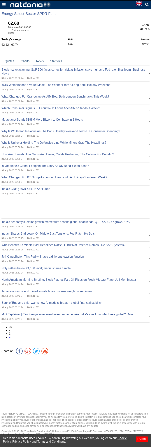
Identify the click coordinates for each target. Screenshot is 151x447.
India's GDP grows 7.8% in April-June (25, 188)
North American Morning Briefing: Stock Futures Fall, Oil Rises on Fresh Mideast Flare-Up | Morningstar (68, 279)
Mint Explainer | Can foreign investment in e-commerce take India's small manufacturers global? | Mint (67, 314)
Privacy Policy (21, 441)
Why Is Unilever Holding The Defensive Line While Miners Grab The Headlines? (53, 142)
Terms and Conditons (51, 441)
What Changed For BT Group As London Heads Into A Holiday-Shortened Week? (54, 177)
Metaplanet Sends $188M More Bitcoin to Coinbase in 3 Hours (42, 119)
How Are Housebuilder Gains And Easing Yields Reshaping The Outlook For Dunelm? (57, 154)
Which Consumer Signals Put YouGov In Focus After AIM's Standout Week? (50, 108)
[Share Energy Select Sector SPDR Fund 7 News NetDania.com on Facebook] (19, 351)
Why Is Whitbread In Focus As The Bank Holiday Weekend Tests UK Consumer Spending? (60, 131)
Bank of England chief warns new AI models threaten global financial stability (51, 302)
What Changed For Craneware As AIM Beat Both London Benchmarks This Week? (55, 96)
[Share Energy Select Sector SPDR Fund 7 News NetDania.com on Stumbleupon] (45, 351)
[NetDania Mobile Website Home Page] (30, 4)
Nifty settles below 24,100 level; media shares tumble (36, 268)
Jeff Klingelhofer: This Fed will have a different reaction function (42, 256)
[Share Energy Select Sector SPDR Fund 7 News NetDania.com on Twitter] (36, 351)
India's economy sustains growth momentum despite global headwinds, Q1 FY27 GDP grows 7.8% (65, 222)
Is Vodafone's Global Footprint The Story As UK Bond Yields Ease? (45, 165)
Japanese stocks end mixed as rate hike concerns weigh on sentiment (46, 291)
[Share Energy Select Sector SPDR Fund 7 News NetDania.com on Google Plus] (28, 351)
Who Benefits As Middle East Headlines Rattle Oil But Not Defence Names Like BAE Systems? (63, 245)
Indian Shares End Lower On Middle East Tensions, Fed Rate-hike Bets (48, 233)
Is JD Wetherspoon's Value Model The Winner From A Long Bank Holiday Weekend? (56, 84)
